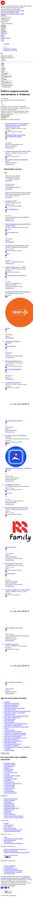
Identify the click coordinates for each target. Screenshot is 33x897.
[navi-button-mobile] (2, 40)
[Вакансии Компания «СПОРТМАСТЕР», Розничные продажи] (18, 456)
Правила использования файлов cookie (12, 13)
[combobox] (9, 56)
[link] (4, 31)
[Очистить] (3, 59)
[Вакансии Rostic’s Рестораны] (18, 531)
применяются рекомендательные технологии (15, 877)
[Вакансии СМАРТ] (18, 312)
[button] (3, 35)
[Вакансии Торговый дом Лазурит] (18, 405)
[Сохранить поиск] (2, 64)
